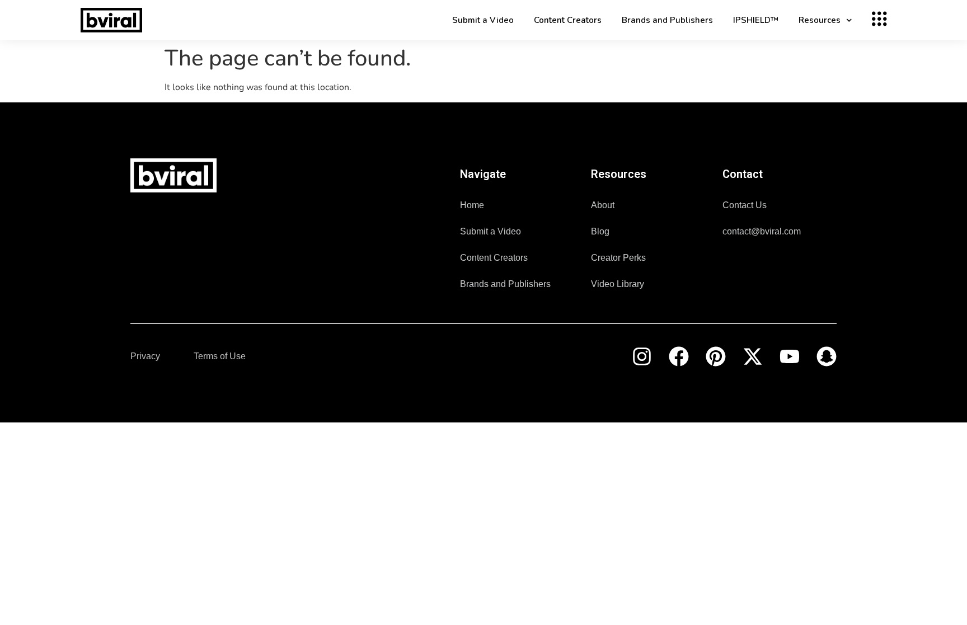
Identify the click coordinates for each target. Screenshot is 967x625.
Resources (820, 20)
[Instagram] (642, 356)
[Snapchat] (826, 356)
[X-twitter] (753, 356)
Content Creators (568, 20)
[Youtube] (790, 356)
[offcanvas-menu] (877, 20)
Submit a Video (483, 20)
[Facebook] (679, 356)
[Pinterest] (716, 356)
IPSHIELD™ (755, 20)
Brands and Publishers (667, 20)
